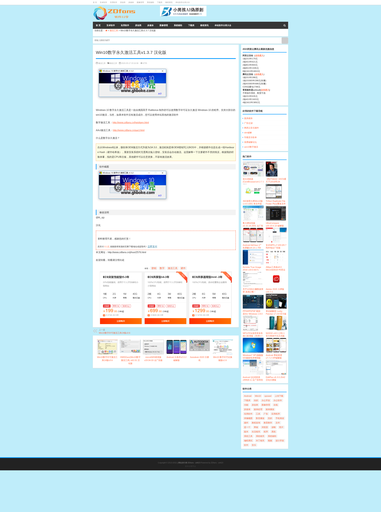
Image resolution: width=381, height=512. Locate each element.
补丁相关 (260, 440)
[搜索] (284, 25)
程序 (266, 431)
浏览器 (265, 427)
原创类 (122, 2)
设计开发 (280, 440)
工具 (258, 414)
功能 (246, 405)
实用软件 (113, 2)
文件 (278, 423)
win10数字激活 (251, 147)
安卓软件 (103, 2)
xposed (267, 396)
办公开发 (266, 400)
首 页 (95, 2)
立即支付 (152, 246)
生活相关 (256, 431)
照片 (281, 427)
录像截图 (248, 418)
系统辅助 (150, 2)
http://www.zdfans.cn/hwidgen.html (131, 122)
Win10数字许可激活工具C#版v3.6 (114, 333)
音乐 (254, 445)
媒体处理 (258, 409)
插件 (246, 423)
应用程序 (275, 414)
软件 (246, 445)
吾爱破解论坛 (250, 142)
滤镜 (273, 427)
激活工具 (114, 30)
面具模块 (248, 118)
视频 (270, 440)
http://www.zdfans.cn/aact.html (129, 130)
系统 (273, 431)
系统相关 (260, 436)
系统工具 (248, 436)
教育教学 (268, 423)
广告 (266, 414)
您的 (270, 418)
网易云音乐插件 (251, 128)
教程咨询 (256, 423)
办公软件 (278, 400)
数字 (162, 268)
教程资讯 (168, 2)
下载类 (159, 2)
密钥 (154, 268)
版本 (246, 431)
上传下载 (279, 396)
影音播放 (260, 418)
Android (247, 396)
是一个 (247, 427)
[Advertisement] (89, 491)
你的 (256, 400)
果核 (256, 427)
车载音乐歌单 (250, 137)
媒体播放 (270, 409)
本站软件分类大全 (182, 2)
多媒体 (131, 2)
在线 (276, 405)
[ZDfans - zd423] (114, 7)
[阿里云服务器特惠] (166, 273)
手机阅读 (280, 418)
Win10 (258, 396)
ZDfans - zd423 (217, 463)
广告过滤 (248, 123)
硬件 (183, 268)
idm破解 (248, 132)
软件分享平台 (190, 466)
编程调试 (248, 440)
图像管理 (140, 2)
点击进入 (259, 55)
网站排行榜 (182, 463)
